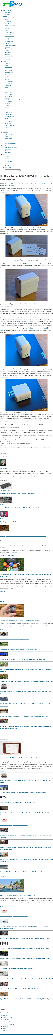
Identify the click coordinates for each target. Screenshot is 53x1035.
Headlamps (7, 98)
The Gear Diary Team (7, 1017)
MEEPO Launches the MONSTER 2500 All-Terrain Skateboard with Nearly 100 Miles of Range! (24, 958)
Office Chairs (8, 39)
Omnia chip (27, 304)
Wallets (6, 163)
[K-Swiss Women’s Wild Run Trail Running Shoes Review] (4, 635)
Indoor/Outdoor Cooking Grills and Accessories (15, 99)
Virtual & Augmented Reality (11, 143)
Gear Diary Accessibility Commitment (10, 1024)
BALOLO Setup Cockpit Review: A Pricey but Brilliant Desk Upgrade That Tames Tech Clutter (24, 659)
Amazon (35, 424)
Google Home (8, 34)
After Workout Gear (9, 70)
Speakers (7, 50)
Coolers (6, 87)
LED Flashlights (8, 101)
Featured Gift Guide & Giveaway (7, 555)
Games (6, 136)
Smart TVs (7, 47)
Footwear (7, 160)
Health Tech (5, 68)
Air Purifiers (7, 19)
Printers (6, 127)
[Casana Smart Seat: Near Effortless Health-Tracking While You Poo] (4, 965)
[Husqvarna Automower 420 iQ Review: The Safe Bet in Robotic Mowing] (4, 646)
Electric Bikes (8, 90)
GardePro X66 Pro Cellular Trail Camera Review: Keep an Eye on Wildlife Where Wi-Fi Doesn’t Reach (26, 681)
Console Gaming (8, 134)
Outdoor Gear (5, 78)
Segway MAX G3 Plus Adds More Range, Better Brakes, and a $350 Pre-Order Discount (22, 872)
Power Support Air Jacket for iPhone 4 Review (11, 522)
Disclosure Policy (6, 1021)
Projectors (7, 43)
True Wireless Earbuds (9, 56)
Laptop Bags (10, 119)
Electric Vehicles (8, 96)
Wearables (7, 76)
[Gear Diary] (26, 4)
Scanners (7, 129)
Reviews (8, 490)
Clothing (7, 156)
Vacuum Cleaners (8, 59)
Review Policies (6, 1019)
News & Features (3, 739)
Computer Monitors (9, 114)
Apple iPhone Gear (20, 183)
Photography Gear (9, 41)
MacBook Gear (8, 123)
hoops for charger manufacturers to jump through (23, 321)
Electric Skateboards (9, 92)
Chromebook (8, 110)
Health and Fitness (9, 72)
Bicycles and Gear (9, 83)
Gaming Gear (8, 140)
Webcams (7, 130)
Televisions (7, 54)
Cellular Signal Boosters (10, 25)
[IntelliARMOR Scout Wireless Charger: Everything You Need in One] (6, 488)
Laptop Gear (10, 121)
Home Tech (5, 16)
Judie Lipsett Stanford (9, 185)
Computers (5, 109)
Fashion (4, 154)
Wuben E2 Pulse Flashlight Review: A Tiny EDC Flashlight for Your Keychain (19, 620)
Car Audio (7, 63)
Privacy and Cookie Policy (8, 1023)
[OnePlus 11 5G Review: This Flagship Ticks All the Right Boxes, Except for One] (6, 502)
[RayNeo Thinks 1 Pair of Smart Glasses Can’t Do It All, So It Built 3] (4, 799)
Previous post (5, 451)
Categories (2, 1012)
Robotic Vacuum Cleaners (10, 45)
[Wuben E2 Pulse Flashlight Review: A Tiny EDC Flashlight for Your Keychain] (12, 617)
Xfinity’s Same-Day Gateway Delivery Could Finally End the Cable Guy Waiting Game (22, 989)
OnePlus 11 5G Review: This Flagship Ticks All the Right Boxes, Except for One (20, 508)
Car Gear (4, 61)
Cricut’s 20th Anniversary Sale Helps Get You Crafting (14, 825)
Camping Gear (8, 85)
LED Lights (7, 38)
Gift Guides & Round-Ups (8, 167)
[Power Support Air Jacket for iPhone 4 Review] (4, 516)
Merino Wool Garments (10, 161)
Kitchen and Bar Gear (9, 36)
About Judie (5, 1015)
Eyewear (7, 158)
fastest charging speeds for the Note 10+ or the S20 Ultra (22, 328)
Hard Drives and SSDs (9, 125)
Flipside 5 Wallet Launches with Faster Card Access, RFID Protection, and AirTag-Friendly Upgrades (26, 999)
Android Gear (8, 12)
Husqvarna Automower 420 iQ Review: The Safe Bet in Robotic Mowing (18, 649)
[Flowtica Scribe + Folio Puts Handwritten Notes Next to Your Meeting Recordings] (12, 754)
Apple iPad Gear (13, 183)
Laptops (6, 118)
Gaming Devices (8, 138)
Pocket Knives (8, 149)
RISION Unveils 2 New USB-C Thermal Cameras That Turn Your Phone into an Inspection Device (25, 938)
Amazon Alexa (8, 21)
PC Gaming (7, 141)
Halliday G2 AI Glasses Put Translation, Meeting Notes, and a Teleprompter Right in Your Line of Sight (26, 979)
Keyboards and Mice (9, 116)
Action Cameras (8, 79)
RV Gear (7, 107)
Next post (4, 453)
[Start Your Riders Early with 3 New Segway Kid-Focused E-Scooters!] (12, 892)
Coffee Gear (7, 28)
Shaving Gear (8, 150)
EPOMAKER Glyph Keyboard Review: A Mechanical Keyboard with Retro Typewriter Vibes (24, 716)
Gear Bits (2, 876)
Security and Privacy (9, 48)
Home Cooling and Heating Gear (12, 17)
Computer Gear (8, 112)
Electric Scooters (8, 94)
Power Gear (7, 103)
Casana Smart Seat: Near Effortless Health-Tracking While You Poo (17, 968)
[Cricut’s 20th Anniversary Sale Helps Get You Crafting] (4, 821)
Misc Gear (5, 145)
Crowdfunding (3, 490)
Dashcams (7, 65)
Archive (4, 1028)
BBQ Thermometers (9, 81)
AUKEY (26, 183)
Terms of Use (5, 1026)
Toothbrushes (8, 152)
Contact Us (5, 1030)
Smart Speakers (8, 52)
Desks (6, 30)
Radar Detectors (8, 67)
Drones (6, 89)
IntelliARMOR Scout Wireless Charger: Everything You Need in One (17, 493)
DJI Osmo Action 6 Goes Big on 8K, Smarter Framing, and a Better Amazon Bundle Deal (23, 792)
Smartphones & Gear (7, 10)
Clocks (6, 27)
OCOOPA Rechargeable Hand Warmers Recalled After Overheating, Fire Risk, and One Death (24, 948)
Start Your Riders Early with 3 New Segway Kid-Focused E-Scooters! (17, 895)
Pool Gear (7, 105)
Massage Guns (8, 74)
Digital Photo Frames (9, 32)
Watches (7, 165)
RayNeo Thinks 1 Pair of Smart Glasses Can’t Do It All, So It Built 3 (17, 802)
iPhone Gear (7, 14)
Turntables (7, 58)
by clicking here (13, 552)
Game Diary (5, 132)
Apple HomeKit (8, 23)
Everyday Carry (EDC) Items (11, 147)
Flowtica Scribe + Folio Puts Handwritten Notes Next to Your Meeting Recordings (20, 758)
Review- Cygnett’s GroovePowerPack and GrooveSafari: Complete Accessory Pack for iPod (23, 536)
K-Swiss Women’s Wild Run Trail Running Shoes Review (14, 639)
